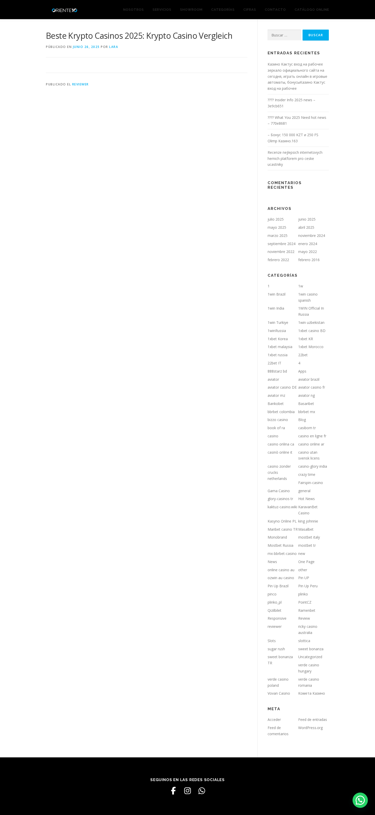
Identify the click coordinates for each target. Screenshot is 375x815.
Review (304, 618)
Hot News (306, 498)
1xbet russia (278, 354)
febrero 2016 (309, 259)
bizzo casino (278, 419)
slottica (304, 640)
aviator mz (276, 395)
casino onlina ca (281, 444)
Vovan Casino (279, 693)
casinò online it (280, 452)
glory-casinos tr (280, 498)
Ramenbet (306, 610)
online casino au (281, 569)
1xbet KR (305, 338)
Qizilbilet (274, 610)
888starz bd (277, 371)
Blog (302, 419)
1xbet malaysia (280, 346)
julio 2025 (276, 219)
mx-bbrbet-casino (282, 553)
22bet (303, 354)
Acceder (274, 719)
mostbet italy (309, 537)
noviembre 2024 (311, 235)
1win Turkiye (278, 322)
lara (113, 47)
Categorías (223, 9)
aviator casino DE (282, 387)
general (304, 490)
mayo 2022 (307, 251)
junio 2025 (307, 219)
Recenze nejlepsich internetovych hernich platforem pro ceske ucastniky (295, 158)
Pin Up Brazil (278, 585)
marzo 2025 (278, 235)
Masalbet (306, 529)
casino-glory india (312, 466)
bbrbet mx (306, 411)
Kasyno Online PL (282, 521)
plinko (303, 594)
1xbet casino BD (312, 330)
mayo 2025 (277, 227)
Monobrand (277, 537)
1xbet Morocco (310, 346)
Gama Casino (279, 490)
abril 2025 (306, 227)
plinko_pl (275, 602)
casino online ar (311, 444)
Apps (302, 371)
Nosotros (133, 9)
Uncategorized (310, 656)
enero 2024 (307, 243)
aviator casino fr (311, 387)
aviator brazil (308, 379)
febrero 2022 (278, 259)
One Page (306, 561)
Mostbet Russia (280, 545)
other (302, 569)
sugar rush (276, 648)
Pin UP (303, 577)
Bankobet (276, 403)
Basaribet (306, 403)
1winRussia (277, 330)
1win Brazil (276, 294)
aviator (273, 379)
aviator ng (306, 395)
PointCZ (304, 602)
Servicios (162, 9)
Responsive (277, 618)
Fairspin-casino (310, 482)
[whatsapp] (202, 791)
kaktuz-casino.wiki (282, 506)
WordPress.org (310, 727)
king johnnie (308, 521)
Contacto (275, 9)
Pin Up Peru (308, 585)
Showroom (191, 9)
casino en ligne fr (312, 436)
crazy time (306, 474)
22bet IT (274, 363)
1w (300, 286)
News (272, 561)
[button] (360, 800)
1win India (276, 308)
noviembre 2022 (281, 251)
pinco (272, 594)
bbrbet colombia (281, 411)
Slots (272, 640)
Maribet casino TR (283, 529)
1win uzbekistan (311, 322)
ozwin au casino (281, 577)
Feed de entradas (312, 719)
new (301, 553)
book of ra (276, 427)
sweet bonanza (310, 648)
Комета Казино (311, 693)
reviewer (80, 84)
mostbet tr (307, 545)
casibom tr (307, 427)
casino (273, 436)
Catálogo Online (312, 9)
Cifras (249, 9)
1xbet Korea (278, 338)
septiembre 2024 (281, 243)
